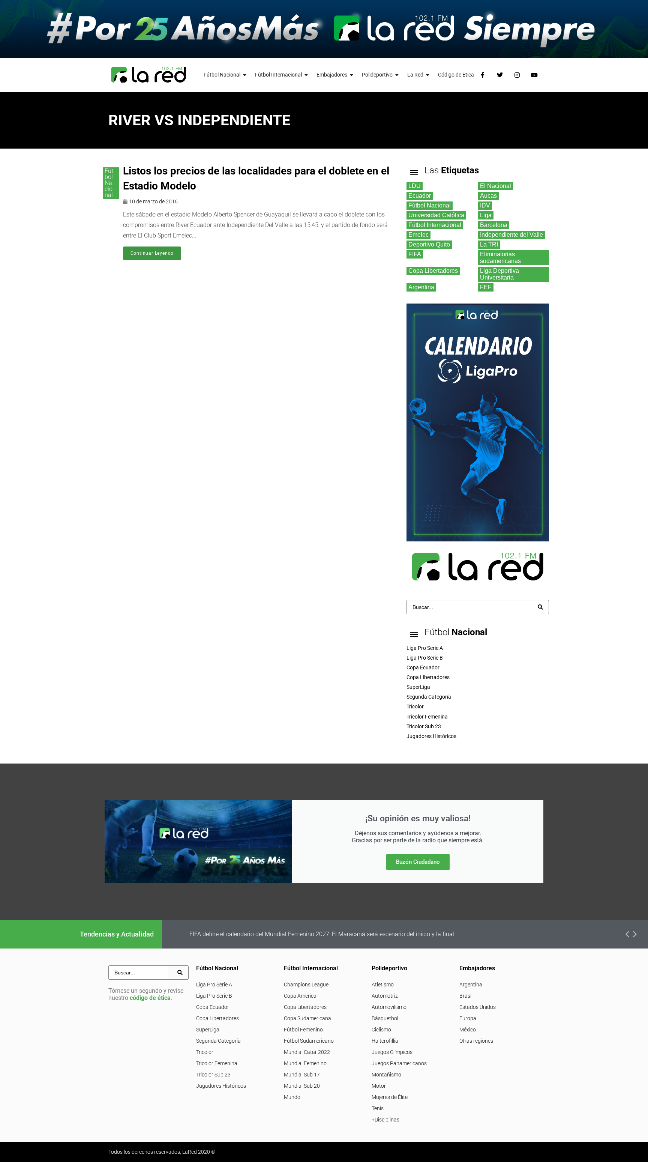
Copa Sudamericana (307, 1018)
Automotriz (385, 996)
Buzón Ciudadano (418, 861)
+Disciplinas (385, 1120)
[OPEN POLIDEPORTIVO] (397, 75)
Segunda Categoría (218, 1041)
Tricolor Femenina (216, 1063)
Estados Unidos (477, 1007)
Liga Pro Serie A (214, 985)
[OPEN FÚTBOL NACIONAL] (245, 75)
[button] (627, 934)
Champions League (306, 985)
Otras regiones (476, 1041)
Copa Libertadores (217, 1018)
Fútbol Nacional (110, 182)
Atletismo (383, 985)
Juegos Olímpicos (392, 1052)
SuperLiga (207, 1030)
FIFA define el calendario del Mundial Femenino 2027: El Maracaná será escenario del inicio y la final (321, 934)
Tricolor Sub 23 (213, 1075)
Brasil (465, 996)
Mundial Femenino (305, 1063)
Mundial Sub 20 (302, 1086)
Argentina (470, 985)
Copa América (300, 996)
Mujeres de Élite (390, 1097)
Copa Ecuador (212, 1007)
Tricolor (204, 1052)
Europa (467, 1018)
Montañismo (386, 1075)
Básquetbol (385, 1018)
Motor (379, 1086)
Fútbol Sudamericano (309, 1041)
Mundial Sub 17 (302, 1075)
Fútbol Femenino (303, 1030)
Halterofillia (385, 1041)
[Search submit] (540, 607)
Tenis (378, 1108)
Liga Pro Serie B (214, 996)
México (467, 1030)
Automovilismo (389, 1007)
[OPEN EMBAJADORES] (351, 75)
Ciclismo (381, 1030)
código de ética (150, 997)
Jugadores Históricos (221, 1086)
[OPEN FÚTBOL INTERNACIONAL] (306, 75)
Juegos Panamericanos (399, 1063)
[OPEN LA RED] (427, 75)
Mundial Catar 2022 (307, 1052)
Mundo (292, 1097)
